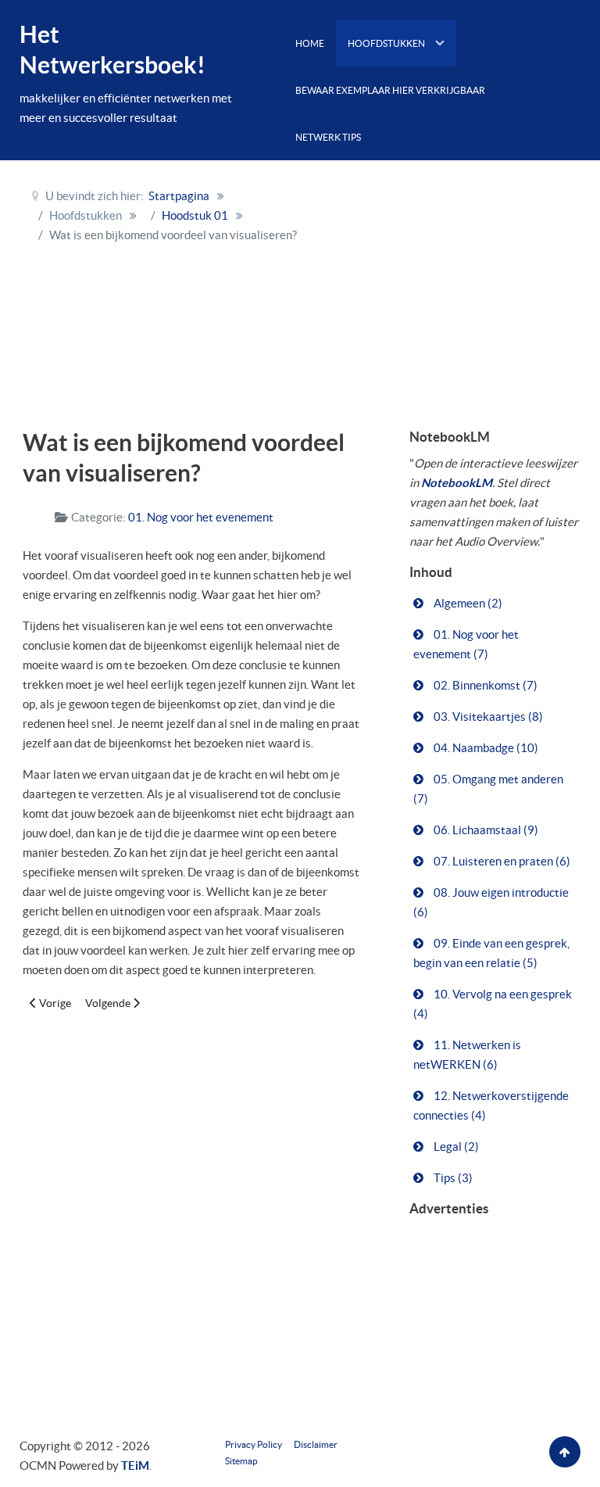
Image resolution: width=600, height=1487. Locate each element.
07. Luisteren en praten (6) (500, 861)
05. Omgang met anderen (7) (488, 788)
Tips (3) (452, 1177)
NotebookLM (456, 482)
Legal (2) (455, 1146)
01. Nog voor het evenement (200, 517)
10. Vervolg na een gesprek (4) (492, 1003)
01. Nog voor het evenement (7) (466, 644)
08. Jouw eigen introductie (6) (491, 902)
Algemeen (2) (466, 603)
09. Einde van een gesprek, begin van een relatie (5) (491, 953)
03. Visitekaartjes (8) (487, 716)
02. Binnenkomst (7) (484, 685)
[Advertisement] (474, 277)
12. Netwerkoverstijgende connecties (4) (491, 1105)
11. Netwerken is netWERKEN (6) (467, 1054)
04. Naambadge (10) (484, 747)
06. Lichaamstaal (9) (484, 830)
